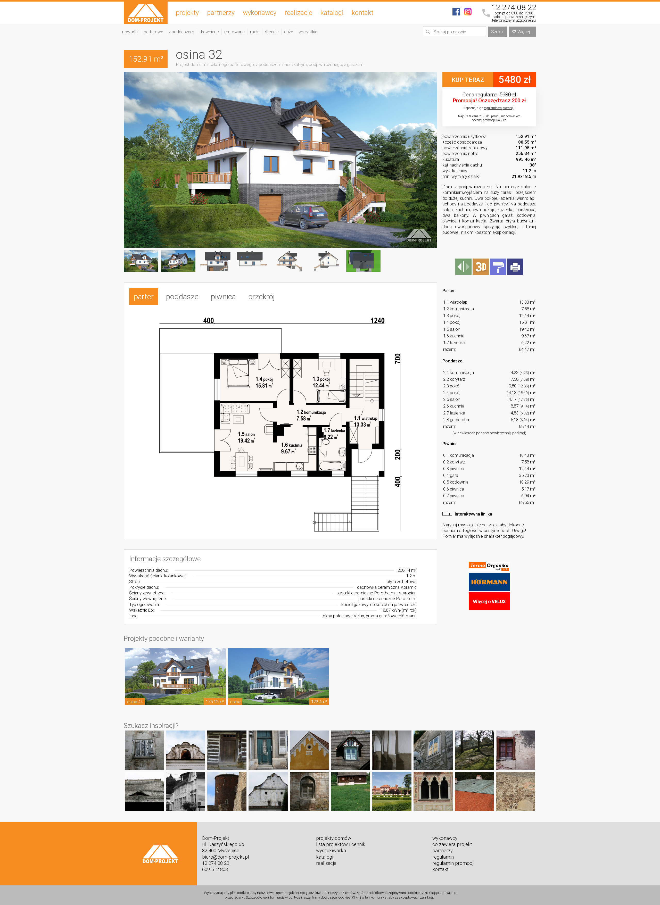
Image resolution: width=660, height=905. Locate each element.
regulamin (443, 857)
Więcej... (525, 31)
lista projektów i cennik (340, 844)
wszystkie (308, 31)
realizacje (298, 12)
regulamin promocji (453, 863)
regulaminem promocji (499, 108)
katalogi (331, 12)
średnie (272, 31)
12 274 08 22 (513, 7)
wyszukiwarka (331, 850)
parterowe (153, 31)
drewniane (209, 31)
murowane (234, 31)
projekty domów (333, 838)
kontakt (362, 12)
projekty (187, 12)
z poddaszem (181, 31)
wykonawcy (259, 12)
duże (288, 31)
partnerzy (221, 12)
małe (255, 31)
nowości (130, 31)
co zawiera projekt (452, 844)
